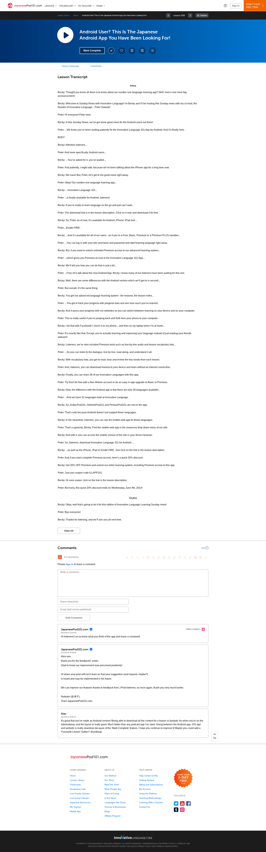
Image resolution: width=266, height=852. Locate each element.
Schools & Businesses (115, 807)
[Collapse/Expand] (133, 548)
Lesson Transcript (70, 66)
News (75, 15)
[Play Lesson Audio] (65, 35)
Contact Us (144, 807)
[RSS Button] (60, 557)
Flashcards (75, 784)
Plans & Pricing (112, 793)
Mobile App (75, 811)
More (99, 6)
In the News (110, 798)
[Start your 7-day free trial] (183, 778)
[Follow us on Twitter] (176, 803)
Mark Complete (92, 50)
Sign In (236, 5)
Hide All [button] (68, 531)
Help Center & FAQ (148, 775)
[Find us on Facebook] (188, 803)
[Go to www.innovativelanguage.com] (133, 837)
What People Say (113, 789)
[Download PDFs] (142, 50)
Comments (95, 66)
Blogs (107, 811)
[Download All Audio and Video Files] (152, 50)
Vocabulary (66, 6)
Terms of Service (164, 846)
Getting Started (146, 780)
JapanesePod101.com (152, 843)
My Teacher (84, 6)
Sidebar (203, 15)
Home (73, 775)
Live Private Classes (80, 793)
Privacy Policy (169, 843)
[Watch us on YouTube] (182, 803)
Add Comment (73, 617)
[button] (225, 5)
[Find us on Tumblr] (176, 809)
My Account (144, 789)
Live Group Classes (79, 798)
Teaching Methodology (150, 798)
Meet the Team (112, 784)
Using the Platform (148, 793)
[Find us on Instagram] (182, 809)
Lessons (49, 6)
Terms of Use (183, 843)
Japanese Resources (80, 802)
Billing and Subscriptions (151, 784)
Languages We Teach (115, 802)
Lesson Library (63, 15)
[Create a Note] (132, 50)
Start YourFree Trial (253, 6)
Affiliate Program (113, 816)
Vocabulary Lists (78, 789)
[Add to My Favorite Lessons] (121, 50)
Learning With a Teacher (151, 802)
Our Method (110, 775)
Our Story (109, 780)
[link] (168, 15)
